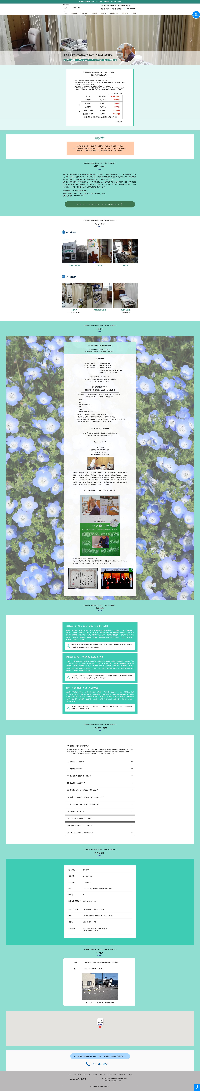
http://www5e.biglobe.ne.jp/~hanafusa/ (94, 909)
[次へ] (191, 40)
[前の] (9, 40)
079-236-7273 (130, 9)
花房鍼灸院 (78, 1079)
